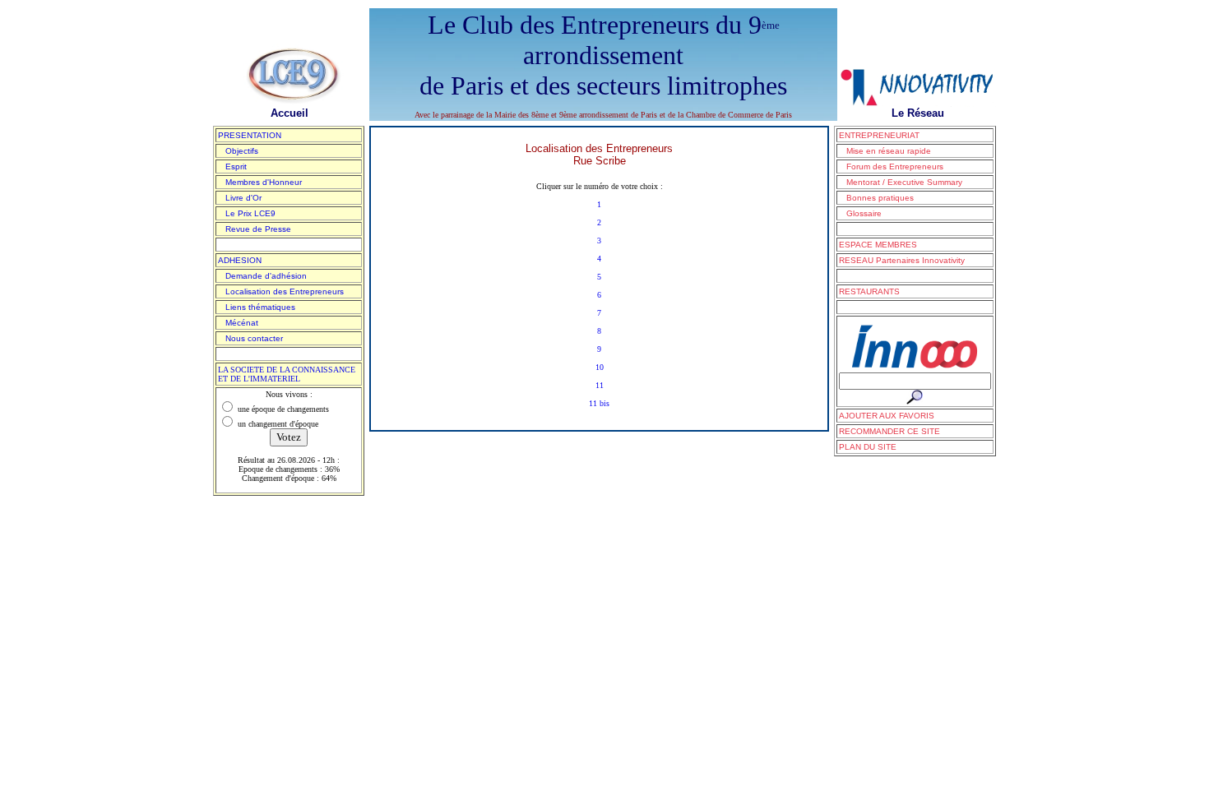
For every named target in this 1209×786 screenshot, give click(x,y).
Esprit (232, 166)
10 (599, 367)
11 (599, 385)
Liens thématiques (256, 307)
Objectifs (238, 150)
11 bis (599, 403)
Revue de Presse (254, 228)
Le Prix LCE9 (247, 213)
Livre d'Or (240, 197)
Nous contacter (250, 338)
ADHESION (240, 260)
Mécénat (238, 322)
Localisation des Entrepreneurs (281, 291)
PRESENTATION (249, 135)
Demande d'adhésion (262, 275)
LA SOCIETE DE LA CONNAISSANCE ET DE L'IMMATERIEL (286, 374)
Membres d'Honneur (260, 182)
